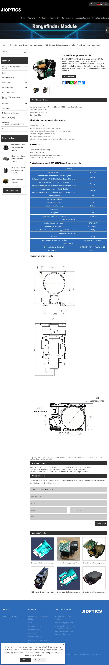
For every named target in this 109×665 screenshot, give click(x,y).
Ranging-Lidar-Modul (81, 472)
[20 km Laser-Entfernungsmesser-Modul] (68, 577)
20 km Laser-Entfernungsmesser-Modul (69, 592)
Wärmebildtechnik (8, 92)
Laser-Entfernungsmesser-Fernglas (11, 97)
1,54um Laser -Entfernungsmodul (74, 469)
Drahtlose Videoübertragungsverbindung (13, 123)
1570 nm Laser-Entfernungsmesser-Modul (45, 469)
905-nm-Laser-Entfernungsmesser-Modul (44, 467)
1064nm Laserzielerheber (39, 472)
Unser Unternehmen (9, 616)
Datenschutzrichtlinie (33, 655)
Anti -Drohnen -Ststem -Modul (61, 472)
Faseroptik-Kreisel (8, 78)
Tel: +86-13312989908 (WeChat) (62, 617)
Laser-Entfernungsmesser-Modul (30, 45)
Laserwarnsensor (8, 129)
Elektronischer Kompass (10, 113)
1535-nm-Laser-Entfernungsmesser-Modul (60, 45)
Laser (4, 73)
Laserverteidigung (8, 118)
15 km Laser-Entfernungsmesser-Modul (94, 563)
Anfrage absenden (69, 76)
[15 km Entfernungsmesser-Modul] (68, 548)
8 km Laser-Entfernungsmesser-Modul (43, 563)
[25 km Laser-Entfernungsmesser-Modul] (94, 577)
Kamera (5, 103)
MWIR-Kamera (7, 83)
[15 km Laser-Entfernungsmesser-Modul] (94, 548)
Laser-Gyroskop (7, 87)
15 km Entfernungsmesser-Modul (69, 563)
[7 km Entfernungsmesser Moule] (36, 90)
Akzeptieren (39, 660)
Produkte (13, 45)
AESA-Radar (6, 108)
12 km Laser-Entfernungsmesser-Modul (43, 592)
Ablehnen (25, 660)
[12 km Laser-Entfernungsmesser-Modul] (43, 577)
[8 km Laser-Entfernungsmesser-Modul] (43, 548)
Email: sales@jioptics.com (63, 622)
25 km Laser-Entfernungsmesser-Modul (94, 592)
